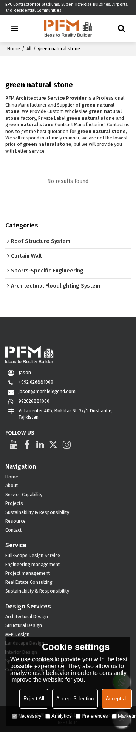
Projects (14, 503)
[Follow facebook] (27, 444)
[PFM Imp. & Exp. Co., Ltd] (68, 28)
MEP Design (17, 634)
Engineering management (32, 564)
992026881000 (34, 401)
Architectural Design (26, 616)
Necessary (30, 716)
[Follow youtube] (13, 444)
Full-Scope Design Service (32, 555)
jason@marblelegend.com (47, 391)
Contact (13, 530)
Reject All (33, 698)
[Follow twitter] (53, 444)
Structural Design (23, 625)
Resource (15, 521)
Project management (27, 573)
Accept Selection (75, 698)
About (11, 485)
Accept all (117, 698)
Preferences (95, 716)
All (28, 48)
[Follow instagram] (66, 444)
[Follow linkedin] (40, 444)
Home (13, 48)
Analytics (61, 716)
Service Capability (23, 494)
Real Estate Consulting (29, 582)
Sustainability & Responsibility (37, 512)
